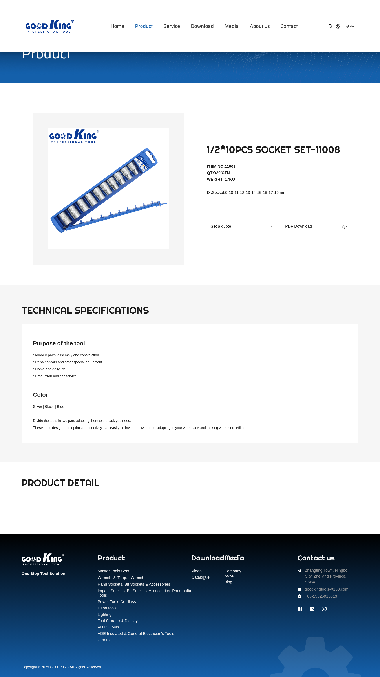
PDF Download (316, 226)
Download (202, 26)
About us (260, 26)
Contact (289, 26)
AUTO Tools (108, 627)
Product (144, 26)
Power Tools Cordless (117, 602)
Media (232, 26)
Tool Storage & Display (118, 621)
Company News (232, 573)
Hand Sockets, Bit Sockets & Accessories (134, 584)
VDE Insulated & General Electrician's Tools (136, 633)
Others (104, 640)
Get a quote (241, 226)
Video (197, 571)
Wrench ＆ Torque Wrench (121, 578)
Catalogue (201, 577)
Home (117, 26)
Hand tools (107, 608)
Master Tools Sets (113, 571)
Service (171, 26)
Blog (228, 582)
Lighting (104, 614)
